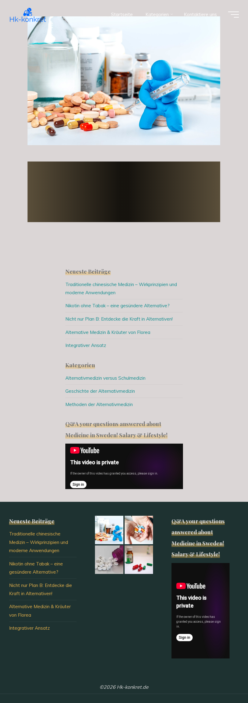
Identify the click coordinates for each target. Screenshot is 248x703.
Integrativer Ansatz (85, 345)
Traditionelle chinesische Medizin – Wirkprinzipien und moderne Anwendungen (38, 542)
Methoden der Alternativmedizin (99, 404)
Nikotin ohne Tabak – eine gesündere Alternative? (117, 305)
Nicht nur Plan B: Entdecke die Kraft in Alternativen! (119, 319)
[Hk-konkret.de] (28, 14)
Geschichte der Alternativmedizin (100, 391)
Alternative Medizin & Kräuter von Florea (107, 332)
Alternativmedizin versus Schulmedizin (105, 378)
